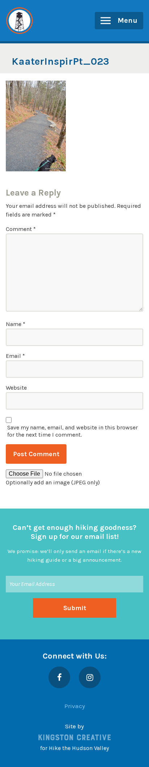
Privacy (74, 706)
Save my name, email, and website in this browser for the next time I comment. (72, 431)
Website (16, 387)
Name (15, 324)
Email (15, 355)
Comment (21, 229)
